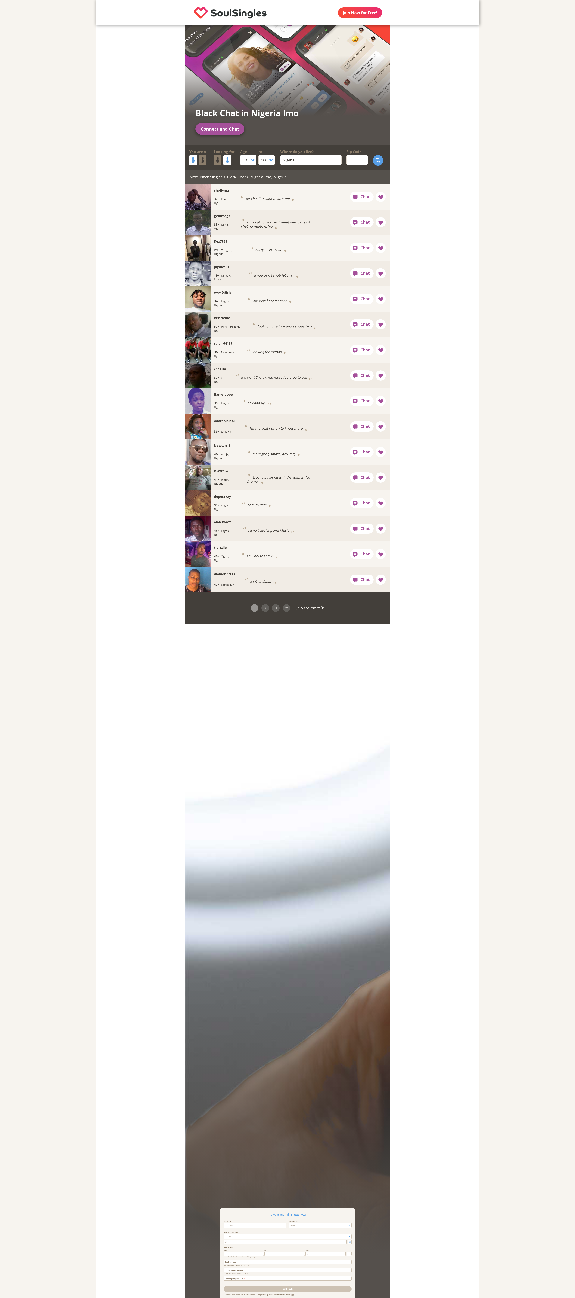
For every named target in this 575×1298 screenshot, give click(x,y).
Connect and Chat (220, 129)
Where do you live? (297, 151)
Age (243, 151)
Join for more (308, 608)
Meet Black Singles (206, 177)
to (260, 151)
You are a (197, 151)
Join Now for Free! (360, 12)
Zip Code (353, 151)
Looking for (224, 151)
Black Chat (236, 177)
